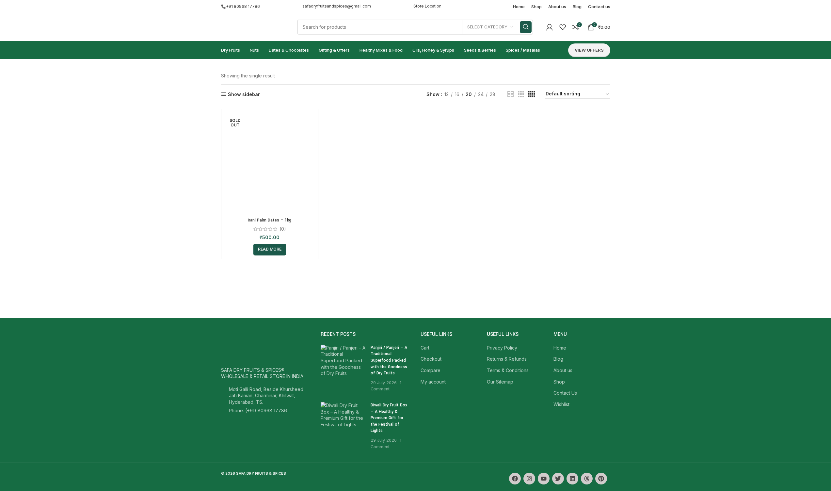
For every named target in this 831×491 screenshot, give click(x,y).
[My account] (549, 27)
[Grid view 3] (521, 94)
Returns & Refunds (507, 359)
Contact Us (565, 393)
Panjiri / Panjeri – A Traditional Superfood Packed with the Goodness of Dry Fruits (389, 360)
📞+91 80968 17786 (240, 6)
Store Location (427, 6)
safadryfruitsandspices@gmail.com (336, 6)
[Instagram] (529, 478)
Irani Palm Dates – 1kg (269, 220)
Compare (430, 370)
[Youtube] (544, 478)
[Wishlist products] (562, 27)
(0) (283, 229)
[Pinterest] (601, 478)
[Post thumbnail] (343, 368)
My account (433, 382)
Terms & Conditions (508, 370)
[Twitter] (558, 478)
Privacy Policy (502, 348)
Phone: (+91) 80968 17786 (258, 410)
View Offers (589, 50)
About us (562, 370)
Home (559, 348)
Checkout (431, 359)
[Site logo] (252, 26)
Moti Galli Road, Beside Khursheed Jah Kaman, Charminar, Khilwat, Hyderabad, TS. (266, 395)
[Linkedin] (572, 478)
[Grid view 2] (510, 94)
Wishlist (561, 404)
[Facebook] (515, 478)
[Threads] (587, 478)
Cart (425, 348)
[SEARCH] (526, 27)
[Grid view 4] (531, 94)
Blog (558, 359)
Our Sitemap (500, 382)
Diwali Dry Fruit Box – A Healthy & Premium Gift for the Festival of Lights (389, 418)
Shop (559, 382)
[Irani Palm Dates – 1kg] (270, 163)
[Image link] (250, 346)
